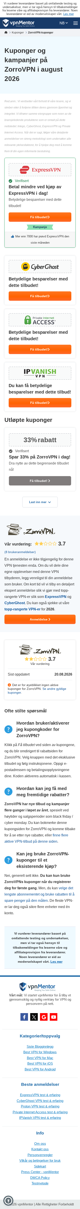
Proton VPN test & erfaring (40, 1106)
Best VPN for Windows (40, 1052)
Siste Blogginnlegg (40, 1046)
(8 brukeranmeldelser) (20, 552)
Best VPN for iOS (40, 1063)
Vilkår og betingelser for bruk (40, 1160)
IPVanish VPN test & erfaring (40, 1118)
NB (63, 23)
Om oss (40, 1143)
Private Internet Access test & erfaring (40, 1112)
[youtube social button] (53, 1017)
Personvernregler (40, 1155)
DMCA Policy (40, 1178)
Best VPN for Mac (40, 1058)
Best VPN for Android (40, 1069)
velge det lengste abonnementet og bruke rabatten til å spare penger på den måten (39, 894)
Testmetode (40, 1183)
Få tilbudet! (39, 217)
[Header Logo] (18, 23)
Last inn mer (37, 502)
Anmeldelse (39, 619)
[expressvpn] (40, 202)
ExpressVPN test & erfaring (40, 1095)
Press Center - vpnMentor (40, 1172)
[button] (8, 1201)
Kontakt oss (40, 1149)
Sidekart (40, 1166)
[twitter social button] (34, 1017)
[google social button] (44, 1017)
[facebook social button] (24, 1017)
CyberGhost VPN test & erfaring (40, 1101)
